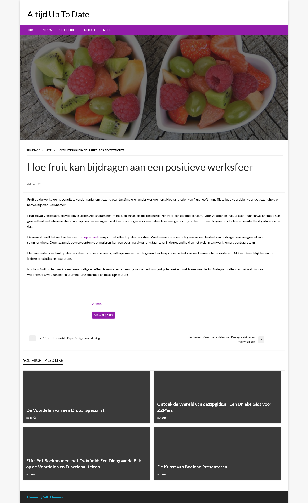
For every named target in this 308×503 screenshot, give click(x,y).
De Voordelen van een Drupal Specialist (65, 410)
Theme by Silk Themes (44, 497)
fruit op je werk (88, 237)
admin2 (31, 417)
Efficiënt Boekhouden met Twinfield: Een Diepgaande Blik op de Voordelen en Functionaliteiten (83, 463)
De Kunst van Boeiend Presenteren (192, 466)
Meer (107, 30)
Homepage (33, 150)
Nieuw (47, 30)
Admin (31, 184)
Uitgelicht (68, 30)
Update (90, 30)
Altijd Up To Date (58, 14)
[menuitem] (31, 30)
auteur (161, 417)
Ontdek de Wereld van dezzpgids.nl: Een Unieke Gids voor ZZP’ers (214, 407)
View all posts (103, 315)
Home (31, 30)
